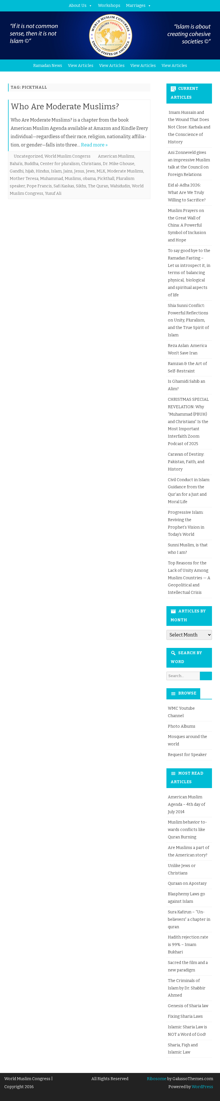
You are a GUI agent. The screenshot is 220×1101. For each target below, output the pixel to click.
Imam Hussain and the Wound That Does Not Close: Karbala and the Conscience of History (189, 127)
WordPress (202, 1086)
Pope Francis (39, 186)
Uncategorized (28, 156)
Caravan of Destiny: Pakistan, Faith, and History (186, 462)
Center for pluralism (60, 163)
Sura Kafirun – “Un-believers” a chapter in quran (189, 919)
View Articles (80, 65)
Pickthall (105, 178)
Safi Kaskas (64, 186)
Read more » (94, 145)
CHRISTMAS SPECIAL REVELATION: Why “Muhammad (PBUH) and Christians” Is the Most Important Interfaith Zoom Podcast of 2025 (188, 421)
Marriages (136, 5)
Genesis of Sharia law (188, 1005)
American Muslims (116, 156)
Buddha (31, 163)
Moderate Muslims (125, 171)
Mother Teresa (24, 178)
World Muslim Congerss (67, 156)
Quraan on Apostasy (187, 883)
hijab (29, 171)
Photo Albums (181, 726)
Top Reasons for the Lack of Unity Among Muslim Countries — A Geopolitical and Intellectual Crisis (189, 578)
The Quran (98, 186)
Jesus (79, 171)
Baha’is (16, 163)
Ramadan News (47, 65)
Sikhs (81, 186)
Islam (56, 171)
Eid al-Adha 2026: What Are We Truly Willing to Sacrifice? (187, 193)
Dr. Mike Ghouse (118, 163)
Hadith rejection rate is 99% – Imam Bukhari (188, 945)
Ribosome (156, 1078)
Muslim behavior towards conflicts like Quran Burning (187, 830)
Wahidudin (120, 186)
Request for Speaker (187, 754)
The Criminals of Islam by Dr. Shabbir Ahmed (186, 988)
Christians (91, 163)
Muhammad (51, 178)
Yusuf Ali (53, 193)
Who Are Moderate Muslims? (65, 106)
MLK (101, 171)
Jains (67, 171)
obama (89, 178)
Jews (90, 171)
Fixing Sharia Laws (185, 1016)
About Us (78, 5)
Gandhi (16, 171)
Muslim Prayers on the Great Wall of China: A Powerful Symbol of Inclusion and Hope (187, 225)
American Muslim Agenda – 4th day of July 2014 (186, 804)
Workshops (109, 5)
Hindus (42, 171)
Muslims (73, 178)
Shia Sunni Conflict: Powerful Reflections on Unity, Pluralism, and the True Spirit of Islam (188, 320)
